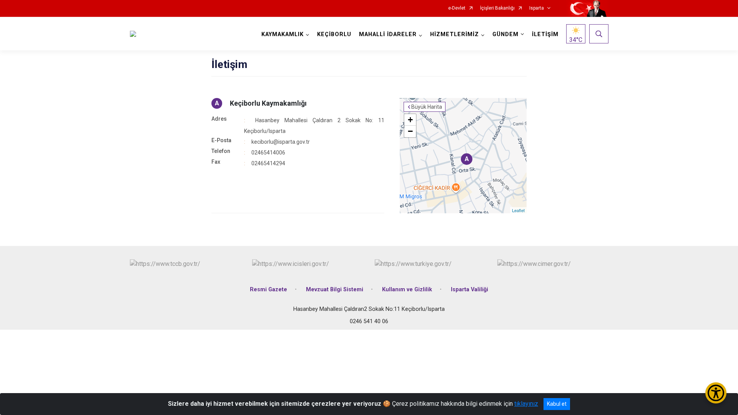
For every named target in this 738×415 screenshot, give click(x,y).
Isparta (536, 8)
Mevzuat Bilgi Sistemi (334, 289)
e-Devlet (456, 8)
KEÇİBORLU (334, 34)
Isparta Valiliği (469, 289)
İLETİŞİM (545, 34)
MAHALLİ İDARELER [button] (388, 34)
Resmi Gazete (268, 289)
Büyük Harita (426, 107)
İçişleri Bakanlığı (497, 8)
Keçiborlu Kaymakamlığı (268, 103)
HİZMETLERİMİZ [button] (454, 34)
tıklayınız (526, 403)
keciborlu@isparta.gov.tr (280, 142)
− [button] (410, 131)
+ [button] (410, 119)
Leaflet (518, 210)
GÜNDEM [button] (505, 34)
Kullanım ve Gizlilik (407, 289)
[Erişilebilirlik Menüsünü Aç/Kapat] (715, 392)
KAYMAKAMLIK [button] (282, 34)
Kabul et (557, 404)
